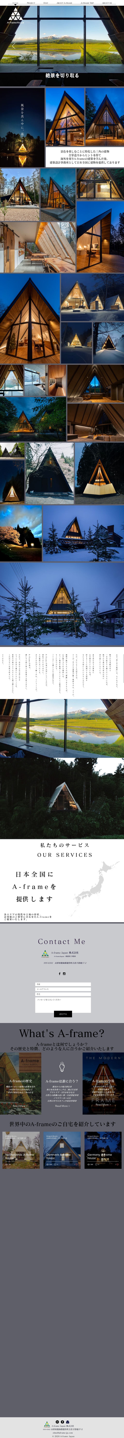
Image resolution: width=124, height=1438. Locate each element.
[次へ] (110, 46)
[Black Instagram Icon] (64, 973)
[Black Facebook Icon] (59, 973)
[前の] (13, 46)
